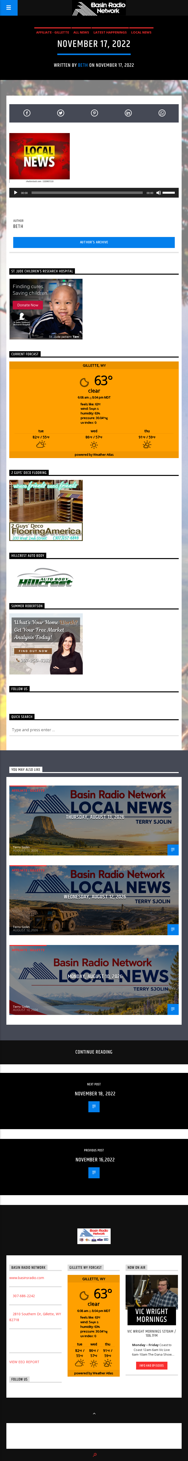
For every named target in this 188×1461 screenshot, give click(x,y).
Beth (83, 65)
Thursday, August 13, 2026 (95, 817)
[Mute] (158, 192)
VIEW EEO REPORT (24, 1362)
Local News (141, 32)
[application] (93, 193)
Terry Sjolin (21, 847)
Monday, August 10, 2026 (95, 976)
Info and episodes (152, 1365)
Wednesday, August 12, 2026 (95, 897)
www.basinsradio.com (26, 1277)
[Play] (15, 192)
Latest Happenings (110, 32)
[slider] (169, 192)
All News (81, 32)
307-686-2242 (24, 1295)
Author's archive (94, 242)
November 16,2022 (95, 1160)
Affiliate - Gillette (52, 32)
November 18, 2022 (95, 1094)
